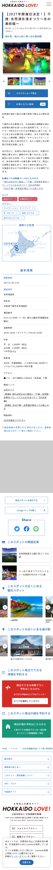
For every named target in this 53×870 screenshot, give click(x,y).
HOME (4, 749)
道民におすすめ (28, 213)
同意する (26, 862)
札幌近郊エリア (26, 199)
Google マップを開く (26, 510)
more (4, 549)
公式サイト (9, 389)
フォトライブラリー (27, 828)
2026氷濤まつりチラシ (15, 420)
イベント (14, 749)
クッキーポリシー (19, 856)
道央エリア (8, 199)
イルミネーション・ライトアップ (17, 208)
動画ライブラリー (26, 836)
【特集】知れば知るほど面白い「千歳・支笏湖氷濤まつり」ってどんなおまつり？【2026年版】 (26, 397)
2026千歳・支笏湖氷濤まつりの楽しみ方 (23, 188)
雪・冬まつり (9, 213)
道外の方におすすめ (11, 218)
